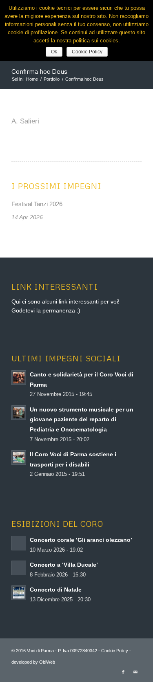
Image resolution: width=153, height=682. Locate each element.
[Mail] (135, 672)
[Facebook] (123, 672)
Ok (54, 52)
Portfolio (52, 79)
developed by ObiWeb (33, 662)
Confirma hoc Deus (39, 71)
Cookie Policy (114, 650)
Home (32, 79)
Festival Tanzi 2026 (36, 203)
